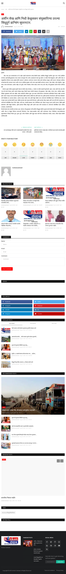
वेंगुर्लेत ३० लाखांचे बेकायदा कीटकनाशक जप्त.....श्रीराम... (24, 353)
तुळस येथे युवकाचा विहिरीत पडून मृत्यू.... (20, 345)
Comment (4, 256)
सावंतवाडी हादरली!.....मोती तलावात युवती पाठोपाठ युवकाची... (24, 336)
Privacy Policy (59, 570)
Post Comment (7, 269)
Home (2, 9)
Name (3, 241)
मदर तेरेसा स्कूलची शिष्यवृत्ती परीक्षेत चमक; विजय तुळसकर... (24, 434)
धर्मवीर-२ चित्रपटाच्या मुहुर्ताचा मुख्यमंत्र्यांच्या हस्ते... (38, 543)
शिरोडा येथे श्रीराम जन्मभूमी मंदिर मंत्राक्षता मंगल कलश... (31, 201)
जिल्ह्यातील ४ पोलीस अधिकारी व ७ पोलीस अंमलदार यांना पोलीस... (31, 224)
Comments (6, 237)
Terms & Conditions (50, 570)
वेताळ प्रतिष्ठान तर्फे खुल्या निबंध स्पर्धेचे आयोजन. (55, 201)
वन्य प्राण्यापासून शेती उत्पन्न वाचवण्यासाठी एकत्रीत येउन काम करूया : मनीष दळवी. (18, 131)
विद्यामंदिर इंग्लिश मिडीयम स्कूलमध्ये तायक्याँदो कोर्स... (9, 201)
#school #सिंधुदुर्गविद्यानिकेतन (8, 512)
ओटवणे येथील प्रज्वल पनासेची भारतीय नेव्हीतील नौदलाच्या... (10, 224)
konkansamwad (9, 26)
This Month (33, 323)
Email (3, 248)
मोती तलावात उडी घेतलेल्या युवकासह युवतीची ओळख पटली (24, 328)
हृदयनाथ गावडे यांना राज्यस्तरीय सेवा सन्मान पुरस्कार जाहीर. (54, 224)
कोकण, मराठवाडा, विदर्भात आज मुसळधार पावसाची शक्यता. (38, 551)
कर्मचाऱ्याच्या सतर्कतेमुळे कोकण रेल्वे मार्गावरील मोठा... (17, 498)
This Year (54, 323)
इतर (6, 9)
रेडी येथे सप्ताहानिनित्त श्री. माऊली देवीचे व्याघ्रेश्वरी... (23, 426)
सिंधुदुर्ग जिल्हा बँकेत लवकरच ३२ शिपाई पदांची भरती (22, 362)
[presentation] (58, 460)
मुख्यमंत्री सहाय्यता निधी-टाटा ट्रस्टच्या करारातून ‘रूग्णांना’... (24, 443)
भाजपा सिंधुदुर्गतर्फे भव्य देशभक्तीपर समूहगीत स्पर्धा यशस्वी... (38, 559)
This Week (12, 323)
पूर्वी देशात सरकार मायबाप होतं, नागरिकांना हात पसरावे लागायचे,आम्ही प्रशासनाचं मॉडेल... (49, 131)
